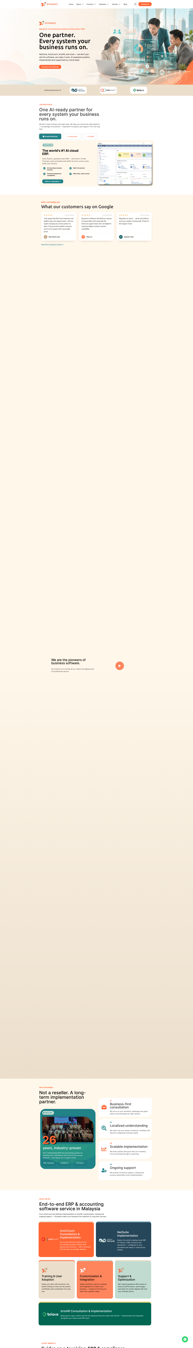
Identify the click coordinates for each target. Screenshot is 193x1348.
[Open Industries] (108, 4)
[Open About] (82, 4)
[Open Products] (95, 4)
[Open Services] (119, 4)
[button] (171, 80)
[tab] (50, 136)
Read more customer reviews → (52, 244)
